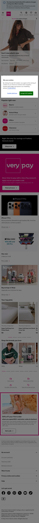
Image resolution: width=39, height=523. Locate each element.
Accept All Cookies (26, 93)
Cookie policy (11, 88)
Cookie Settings (12, 93)
